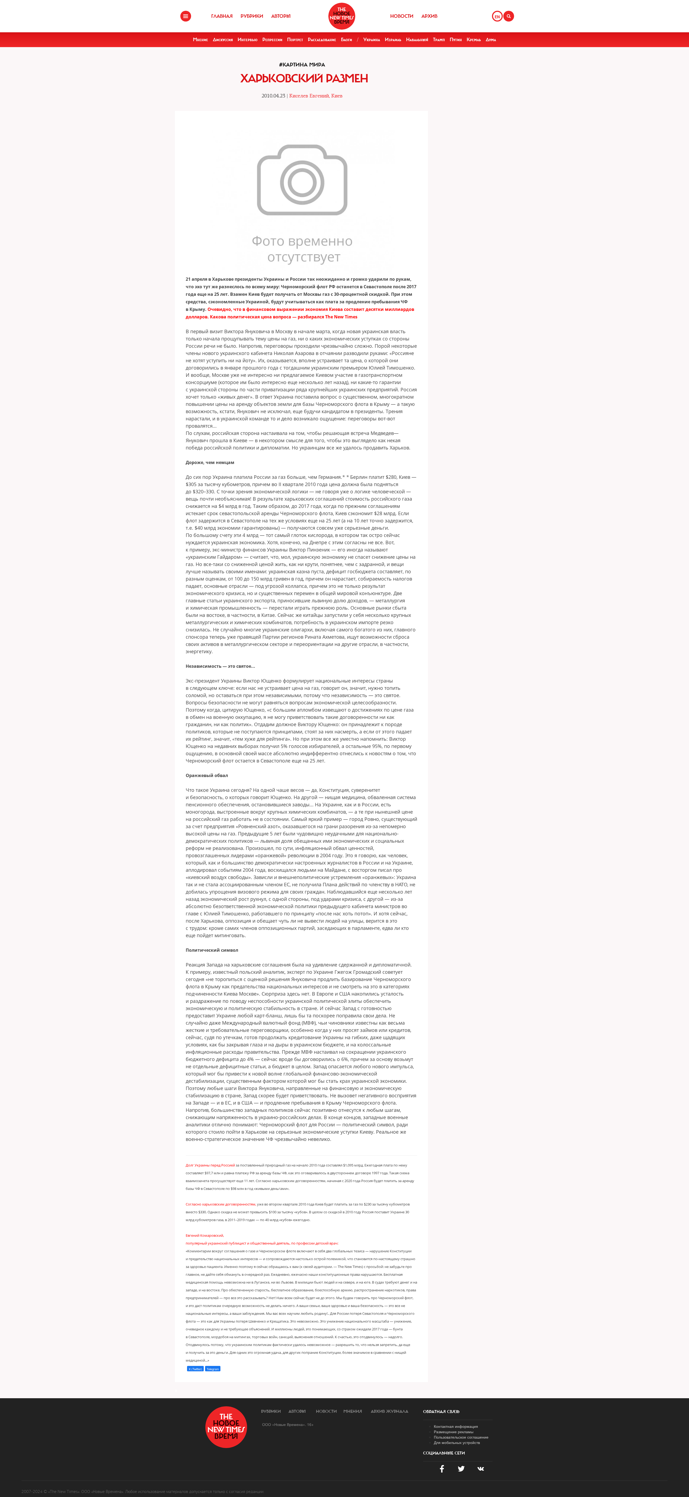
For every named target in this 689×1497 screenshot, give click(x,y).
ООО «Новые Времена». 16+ (288, 1424)
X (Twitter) (195, 1369)
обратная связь (441, 1411)
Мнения (352, 1411)
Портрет (295, 40)
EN (497, 16)
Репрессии (272, 40)
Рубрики (252, 16)
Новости (401, 16)
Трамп (439, 40)
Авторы (281, 16)
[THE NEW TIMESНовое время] (341, 16)
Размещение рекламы (453, 1431)
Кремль (474, 40)
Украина (371, 40)
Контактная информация (456, 1426)
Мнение (200, 40)
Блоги (346, 40)
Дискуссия (223, 40)
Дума (491, 40)
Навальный (417, 40)
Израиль (393, 40)
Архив (429, 16)
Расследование (322, 40)
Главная (222, 16)
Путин (456, 40)
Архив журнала (389, 1411)
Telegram (213, 1369)
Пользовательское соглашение (461, 1437)
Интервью (248, 40)
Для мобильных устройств (457, 1442)
